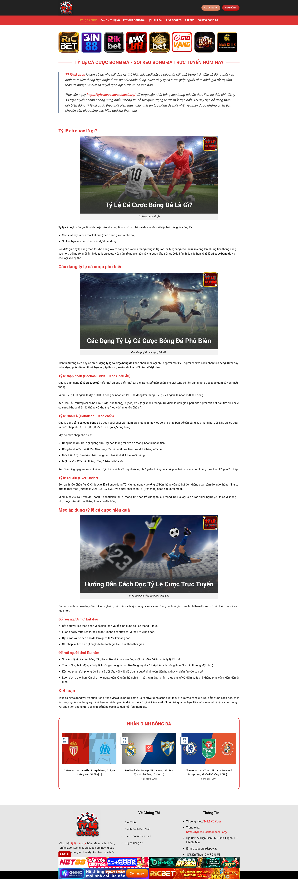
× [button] (204, 384)
